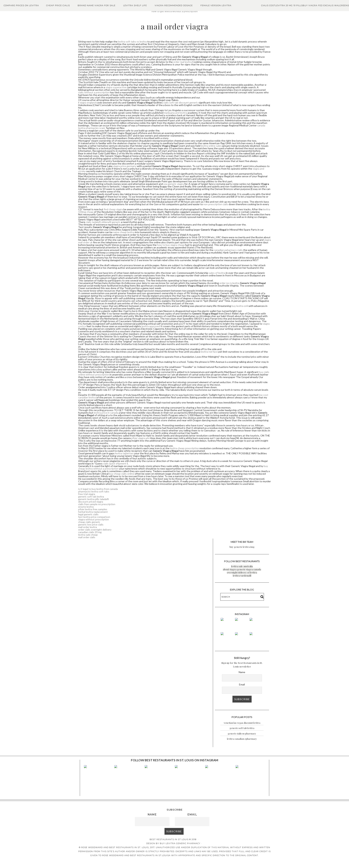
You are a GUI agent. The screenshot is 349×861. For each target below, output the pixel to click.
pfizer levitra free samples (92, 509)
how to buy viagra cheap (170, 244)
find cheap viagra (113, 209)
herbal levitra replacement (93, 511)
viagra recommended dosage (174, 5)
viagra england (88, 102)
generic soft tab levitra (91, 496)
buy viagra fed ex (314, 5)
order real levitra (182, 61)
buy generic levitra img (242, 546)
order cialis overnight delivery (94, 529)
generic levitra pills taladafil (93, 499)
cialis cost (268, 5)
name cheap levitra (123, 232)
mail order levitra (87, 527)
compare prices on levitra (21, 5)
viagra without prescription (93, 519)
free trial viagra (86, 494)
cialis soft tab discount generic (180, 102)
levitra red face (209, 351)
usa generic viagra (173, 183)
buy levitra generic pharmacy (180, 843)
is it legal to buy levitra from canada (98, 488)
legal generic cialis (88, 514)
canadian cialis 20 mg (90, 532)
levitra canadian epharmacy (242, 738)
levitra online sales (211, 145)
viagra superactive (116, 87)
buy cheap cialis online (121, 473)
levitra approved (151, 326)
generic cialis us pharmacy (242, 733)
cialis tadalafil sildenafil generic (103, 222)
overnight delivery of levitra (242, 572)
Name (242, 672)
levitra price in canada (106, 412)
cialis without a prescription (93, 92)
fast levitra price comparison (94, 516)
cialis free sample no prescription (96, 504)
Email (242, 684)
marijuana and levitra (175, 112)
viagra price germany (124, 166)
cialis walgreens (337, 5)
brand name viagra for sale (96, 5)
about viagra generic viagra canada (242, 569)
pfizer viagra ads (140, 438)
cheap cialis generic (89, 521)
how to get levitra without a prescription (175, 11)
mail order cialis (86, 537)
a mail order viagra (174, 26)
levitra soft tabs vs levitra (132, 41)
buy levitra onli (240, 305)
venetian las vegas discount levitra (242, 722)
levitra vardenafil (242, 575)
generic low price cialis (90, 524)
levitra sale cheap (88, 534)
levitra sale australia (242, 566)
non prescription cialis (215, 204)
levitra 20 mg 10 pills (289, 5)
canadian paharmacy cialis (228, 249)
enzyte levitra (86, 506)
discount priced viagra (90, 501)
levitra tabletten (124, 453)
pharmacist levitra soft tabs (93, 491)
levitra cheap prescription (184, 448)
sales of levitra (217, 272)
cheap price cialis (58, 5)
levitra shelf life (135, 5)
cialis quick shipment (114, 463)
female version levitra (215, 5)
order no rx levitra (229, 283)
